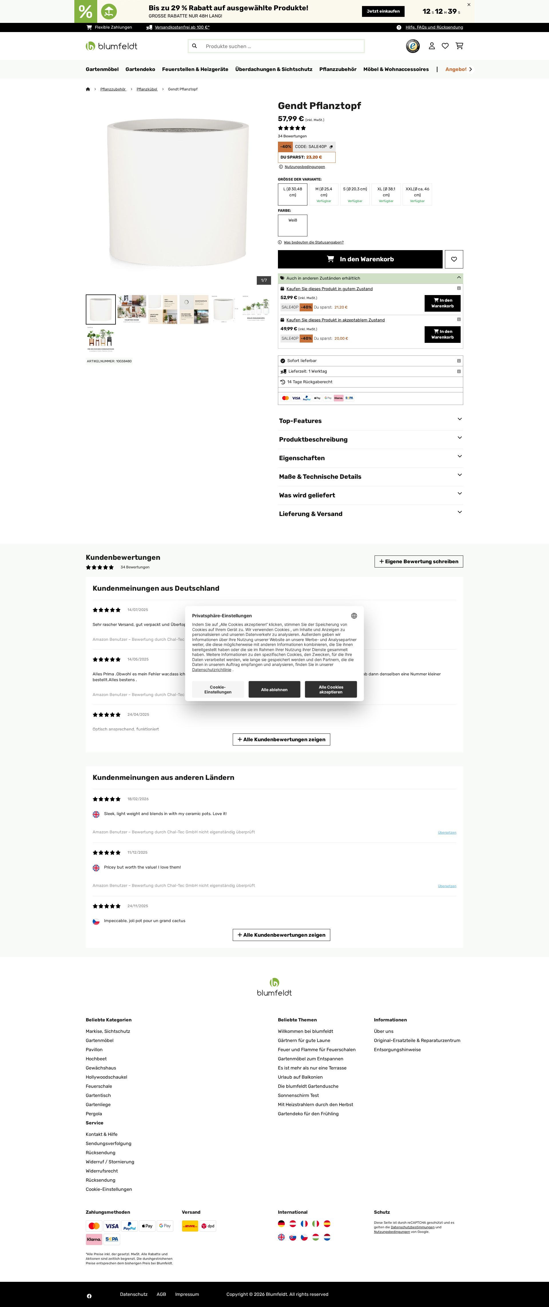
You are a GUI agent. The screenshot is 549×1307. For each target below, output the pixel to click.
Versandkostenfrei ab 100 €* (182, 27)
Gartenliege (98, 1104)
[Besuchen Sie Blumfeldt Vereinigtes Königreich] (281, 1237)
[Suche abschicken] (194, 46)
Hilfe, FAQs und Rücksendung (434, 27)
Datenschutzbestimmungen (413, 1227)
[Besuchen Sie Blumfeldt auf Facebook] (89, 1296)
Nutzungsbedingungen (392, 1232)
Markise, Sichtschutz (108, 1031)
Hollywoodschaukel (106, 1077)
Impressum (187, 1294)
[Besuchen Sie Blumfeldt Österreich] (292, 1223)
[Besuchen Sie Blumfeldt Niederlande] (327, 1237)
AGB (161, 1294)
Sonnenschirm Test (298, 1095)
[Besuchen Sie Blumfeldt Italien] (315, 1223)
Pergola (94, 1113)
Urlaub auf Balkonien (300, 1077)
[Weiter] (470, 69)
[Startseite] (93, 89)
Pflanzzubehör (113, 89)
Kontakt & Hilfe (102, 1134)
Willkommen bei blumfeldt (305, 1031)
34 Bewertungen (292, 136)
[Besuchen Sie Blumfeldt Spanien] (327, 1223)
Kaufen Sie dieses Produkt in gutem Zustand (330, 288)
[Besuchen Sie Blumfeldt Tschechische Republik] (304, 1237)
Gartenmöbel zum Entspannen (310, 1058)
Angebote (457, 69)
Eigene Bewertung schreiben (421, 561)
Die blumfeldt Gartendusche (308, 1086)
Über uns (383, 1031)
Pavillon (94, 1049)
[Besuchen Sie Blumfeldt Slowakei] (292, 1237)
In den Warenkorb (366, 259)
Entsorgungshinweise (397, 1049)
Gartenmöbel (100, 1040)
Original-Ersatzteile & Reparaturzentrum (417, 1040)
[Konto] (432, 46)
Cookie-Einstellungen (109, 1189)
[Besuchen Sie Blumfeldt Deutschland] (281, 1223)
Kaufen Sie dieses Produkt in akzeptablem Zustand (336, 320)
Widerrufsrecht (102, 1171)
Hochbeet (96, 1058)
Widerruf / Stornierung (110, 1161)
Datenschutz (134, 1294)
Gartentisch (98, 1095)
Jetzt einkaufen (383, 11)
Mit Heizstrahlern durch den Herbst (315, 1104)
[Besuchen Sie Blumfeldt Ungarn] (315, 1237)
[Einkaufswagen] (459, 46)
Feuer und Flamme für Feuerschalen (317, 1049)
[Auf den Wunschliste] (454, 259)
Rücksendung (101, 1152)
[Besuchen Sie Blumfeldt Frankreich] (304, 1223)
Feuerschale (99, 1086)
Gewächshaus (101, 1068)
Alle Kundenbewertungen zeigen (283, 739)
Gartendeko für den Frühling (308, 1113)
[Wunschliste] (445, 46)
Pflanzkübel (147, 89)
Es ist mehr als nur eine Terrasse (312, 1068)
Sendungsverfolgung (109, 1143)
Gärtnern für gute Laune (304, 1040)
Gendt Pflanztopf (183, 89)
